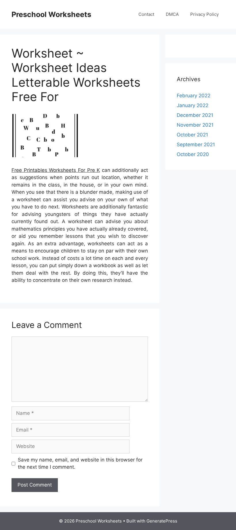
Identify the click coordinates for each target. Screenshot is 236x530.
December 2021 (195, 115)
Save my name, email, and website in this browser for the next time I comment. (80, 463)
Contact (146, 14)
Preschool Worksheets (51, 14)
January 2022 (192, 105)
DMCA (172, 14)
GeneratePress (161, 521)
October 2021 (192, 135)
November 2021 (195, 125)
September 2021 (196, 144)
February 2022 (193, 95)
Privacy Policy (204, 14)
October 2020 (193, 154)
